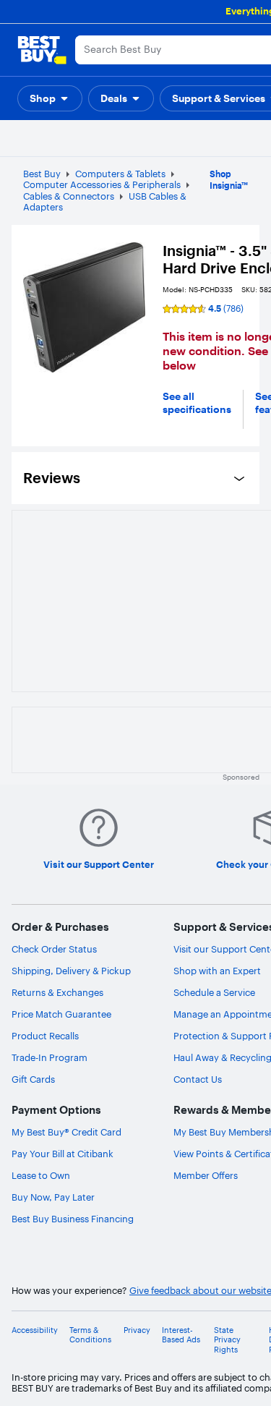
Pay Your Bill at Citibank (62, 1153)
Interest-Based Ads (181, 1335)
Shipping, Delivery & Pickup (71, 970)
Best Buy (42, 173)
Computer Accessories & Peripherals (102, 184)
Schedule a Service (214, 992)
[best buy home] (41, 49)
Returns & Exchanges (57, 992)
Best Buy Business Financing (73, 1218)
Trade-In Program (49, 1057)
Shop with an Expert (217, 970)
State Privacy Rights (227, 1340)
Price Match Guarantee (61, 1014)
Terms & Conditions (90, 1335)
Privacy (137, 1330)
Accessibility (35, 1330)
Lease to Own (41, 1175)
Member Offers (205, 1175)
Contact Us (197, 1079)
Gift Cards (33, 1079)
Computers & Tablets (120, 173)
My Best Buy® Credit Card (66, 1132)
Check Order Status (54, 949)
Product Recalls (45, 1035)
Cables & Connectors (68, 196)
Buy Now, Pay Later (53, 1197)
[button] (49, 98)
